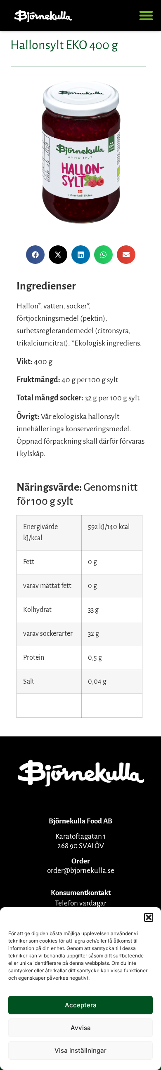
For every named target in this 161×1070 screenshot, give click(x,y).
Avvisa (81, 1028)
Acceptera (81, 1005)
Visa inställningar (80, 1050)
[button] (148, 917)
